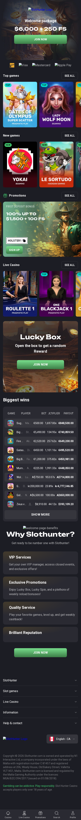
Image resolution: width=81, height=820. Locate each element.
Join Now (40, 39)
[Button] (29, 250)
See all (70, 75)
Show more (40, 514)
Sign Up (14, 250)
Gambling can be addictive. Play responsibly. (29, 785)
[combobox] (62, 738)
